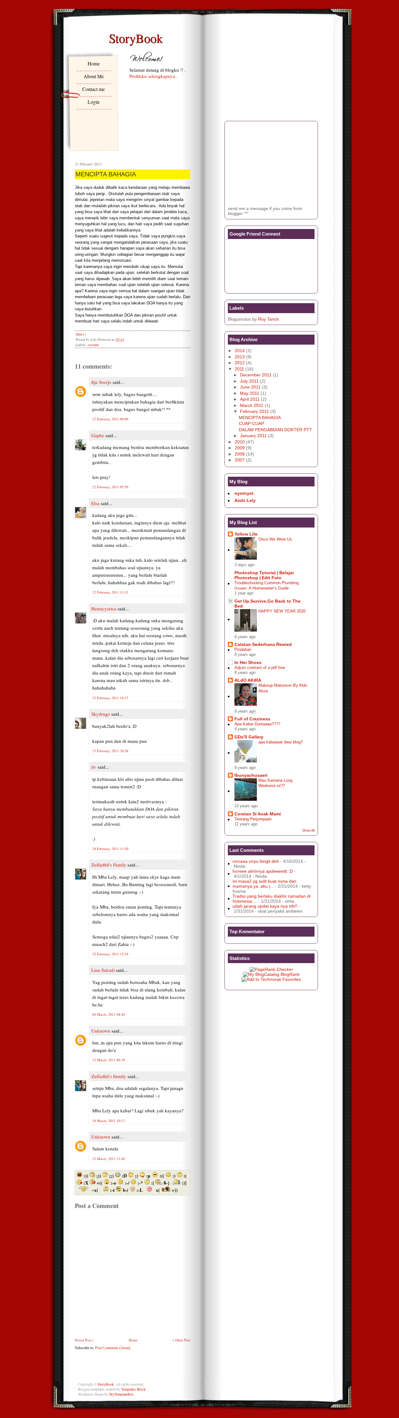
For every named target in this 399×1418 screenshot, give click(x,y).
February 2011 (254, 411)
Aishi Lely (245, 500)
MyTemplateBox (121, 1394)
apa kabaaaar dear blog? (280, 742)
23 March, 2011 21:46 (108, 1158)
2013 (240, 356)
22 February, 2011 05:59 (110, 487)
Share (79, 334)
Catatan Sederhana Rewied (263, 644)
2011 (239, 368)
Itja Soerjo (101, 382)
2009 (240, 447)
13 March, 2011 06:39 (108, 1060)
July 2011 (249, 381)
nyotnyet (243, 493)
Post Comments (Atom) (112, 1348)
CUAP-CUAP (251, 423)
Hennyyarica (103, 608)
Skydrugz (100, 714)
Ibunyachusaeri (250, 775)
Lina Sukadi (103, 970)
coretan (93, 344)
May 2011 (249, 393)
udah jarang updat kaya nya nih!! (265, 906)
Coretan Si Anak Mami (257, 813)
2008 (240, 453)
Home (94, 63)
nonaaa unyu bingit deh (256, 861)
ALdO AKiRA (247, 680)
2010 (240, 441)
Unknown (100, 1031)
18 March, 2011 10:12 (108, 1120)
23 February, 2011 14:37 (110, 697)
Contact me (93, 89)
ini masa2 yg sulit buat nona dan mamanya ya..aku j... (264, 884)
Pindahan (242, 649)
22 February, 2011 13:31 (110, 592)
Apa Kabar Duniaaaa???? (257, 724)
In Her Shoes (248, 662)
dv (93, 767)
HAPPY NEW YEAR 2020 (281, 611)
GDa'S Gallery (248, 736)
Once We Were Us (275, 539)
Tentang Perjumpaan (253, 819)
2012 (240, 362)
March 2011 (251, 405)
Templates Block (133, 1389)
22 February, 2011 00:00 (110, 419)
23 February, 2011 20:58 (110, 750)
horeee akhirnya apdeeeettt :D (263, 871)
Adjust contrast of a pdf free (259, 667)
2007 (240, 459)
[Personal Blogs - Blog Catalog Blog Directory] (271, 974)
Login (93, 101)
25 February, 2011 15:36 (110, 954)
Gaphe (97, 435)
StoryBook (136, 38)
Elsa (95, 503)
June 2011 (250, 386)
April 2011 (250, 399)
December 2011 (256, 374)
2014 (240, 350)
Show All (308, 830)
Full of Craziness (252, 718)
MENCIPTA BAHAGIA (105, 174)
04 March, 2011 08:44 (108, 1014)
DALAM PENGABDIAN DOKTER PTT (275, 429)
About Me (94, 76)
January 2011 (253, 435)
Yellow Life (245, 534)
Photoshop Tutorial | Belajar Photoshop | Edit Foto (264, 575)
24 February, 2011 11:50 (110, 848)
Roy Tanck (268, 319)
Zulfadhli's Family (108, 865)
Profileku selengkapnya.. (153, 76)
